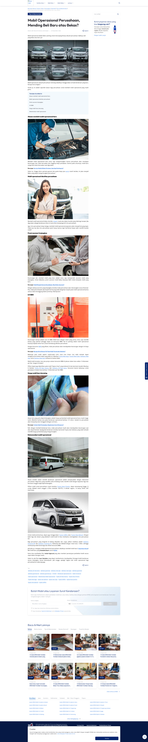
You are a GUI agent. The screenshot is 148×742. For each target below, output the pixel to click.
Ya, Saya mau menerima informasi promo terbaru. (46, 608)
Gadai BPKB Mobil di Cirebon (67, 711)
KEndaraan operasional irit (64, 573)
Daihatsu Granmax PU (45, 543)
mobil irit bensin (76, 573)
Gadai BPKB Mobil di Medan (97, 714)
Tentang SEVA (80, 725)
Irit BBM (31, 105)
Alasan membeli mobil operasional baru (39, 96)
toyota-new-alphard (33, 582)
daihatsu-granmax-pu (45, 573)
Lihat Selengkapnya (72, 719)
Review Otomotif (63, 629)
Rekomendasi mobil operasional (37, 111)
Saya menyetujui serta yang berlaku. (52, 611)
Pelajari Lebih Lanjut (100, 35)
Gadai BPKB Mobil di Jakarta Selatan (38, 702)
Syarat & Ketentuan (47, 611)
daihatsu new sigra (66, 570)
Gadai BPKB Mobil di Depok (97, 705)
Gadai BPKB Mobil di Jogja (96, 711)
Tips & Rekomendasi (50, 629)
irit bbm (54, 573)
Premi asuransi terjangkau (36, 102)
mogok (55, 221)
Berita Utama (38, 629)
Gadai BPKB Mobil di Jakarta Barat (38, 705)
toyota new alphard (43, 579)
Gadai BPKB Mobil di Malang (36, 714)
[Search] (118, 14)
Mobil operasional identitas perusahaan (39, 99)
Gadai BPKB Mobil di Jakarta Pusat (68, 705)
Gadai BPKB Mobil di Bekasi (36, 708)
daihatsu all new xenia (34, 570)
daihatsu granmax (45, 570)
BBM (40, 346)
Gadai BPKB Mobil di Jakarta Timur (99, 702)
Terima (107, 738)
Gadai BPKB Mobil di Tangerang (68, 708)
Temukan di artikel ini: (35, 94)
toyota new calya (53, 579)
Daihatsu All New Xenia (59, 368)
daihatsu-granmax (77, 570)
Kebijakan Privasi (59, 611)
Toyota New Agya (64, 356)
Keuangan (74, 629)
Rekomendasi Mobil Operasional (46, 576)
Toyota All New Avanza (42, 368)
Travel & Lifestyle (84, 629)
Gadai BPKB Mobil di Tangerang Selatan (100, 708)
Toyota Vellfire (63, 535)
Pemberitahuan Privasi (105, 725)
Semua (30, 629)
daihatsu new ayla (56, 570)
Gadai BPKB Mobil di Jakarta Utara (68, 702)
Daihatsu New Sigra (39, 358)
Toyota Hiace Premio (63, 486)
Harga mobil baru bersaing (36, 108)
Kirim (110, 604)
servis (67, 171)
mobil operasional (32, 576)
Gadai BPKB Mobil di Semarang (68, 714)
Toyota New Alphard (77, 535)
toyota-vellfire (42, 582)
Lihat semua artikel (112, 691)
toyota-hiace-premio (72, 579)
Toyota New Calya (74, 356)
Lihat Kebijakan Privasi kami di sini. (66, 733)
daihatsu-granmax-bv (33, 573)
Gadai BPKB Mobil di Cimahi (36, 711)
